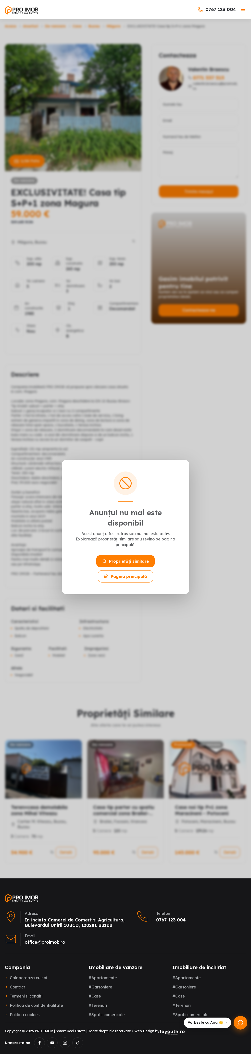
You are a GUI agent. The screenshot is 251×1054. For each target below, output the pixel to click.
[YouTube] (52, 1042)
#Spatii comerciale (106, 1014)
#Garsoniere (100, 987)
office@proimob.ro (45, 942)
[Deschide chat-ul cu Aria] (240, 1023)
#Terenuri (97, 1005)
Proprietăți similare (129, 561)
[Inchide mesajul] (226, 1022)
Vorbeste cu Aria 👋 (205, 1022)
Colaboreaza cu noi (28, 977)
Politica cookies (24, 1014)
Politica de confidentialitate (36, 1005)
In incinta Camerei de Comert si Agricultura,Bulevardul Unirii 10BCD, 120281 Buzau (75, 922)
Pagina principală (129, 576)
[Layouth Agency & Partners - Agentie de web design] (172, 1032)
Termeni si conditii (26, 996)
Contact (17, 987)
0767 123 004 (220, 9)
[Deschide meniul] (243, 9)
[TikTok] (77, 1042)
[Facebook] (39, 1042)
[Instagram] (65, 1042)
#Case (94, 996)
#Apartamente (102, 977)
